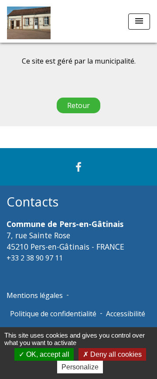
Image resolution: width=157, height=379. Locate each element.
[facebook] (78, 166)
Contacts (32, 202)
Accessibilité (125, 313)
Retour (78, 105)
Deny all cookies (115, 354)
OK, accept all (46, 354)
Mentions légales (35, 295)
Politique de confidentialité (53, 313)
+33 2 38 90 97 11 (35, 258)
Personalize (80, 367)
